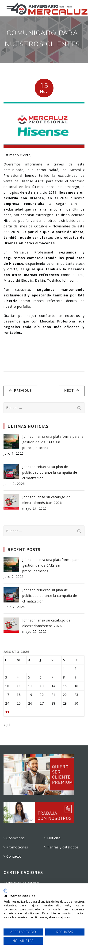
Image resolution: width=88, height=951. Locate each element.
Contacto (13, 856)
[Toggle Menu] (10, 6)
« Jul (7, 725)
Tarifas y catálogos (63, 847)
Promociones (17, 847)
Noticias (54, 838)
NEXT (69, 391)
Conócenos (15, 838)
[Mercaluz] (49, 8)
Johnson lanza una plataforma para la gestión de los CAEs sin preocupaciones (53, 442)
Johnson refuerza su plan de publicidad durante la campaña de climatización (49, 472)
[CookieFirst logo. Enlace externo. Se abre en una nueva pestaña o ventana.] (5, 891)
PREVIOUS (23, 391)
